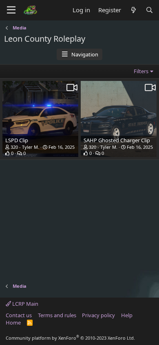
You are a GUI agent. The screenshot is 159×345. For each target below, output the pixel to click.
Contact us (19, 315)
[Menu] (11, 10)
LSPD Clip (16, 140)
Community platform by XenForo (70, 338)
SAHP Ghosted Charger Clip (117, 140)
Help (126, 315)
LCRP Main (24, 303)
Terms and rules (57, 315)
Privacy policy (98, 315)
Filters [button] (141, 71)
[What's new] (133, 10)
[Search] (149, 10)
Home (13, 322)
